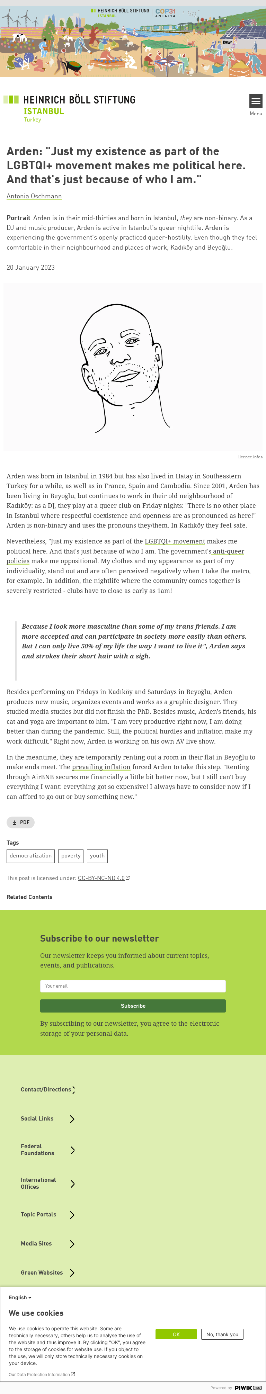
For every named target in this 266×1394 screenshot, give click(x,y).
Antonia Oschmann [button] (34, 197)
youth (97, 856)
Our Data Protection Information (39, 1374)
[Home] (69, 104)
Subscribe (133, 1006)
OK (176, 1334)
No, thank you (222, 1334)
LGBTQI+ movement (175, 541)
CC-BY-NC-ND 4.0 (101, 878)
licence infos (250, 457)
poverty (71, 856)
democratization (31, 856)
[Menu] (256, 101)
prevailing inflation (101, 767)
